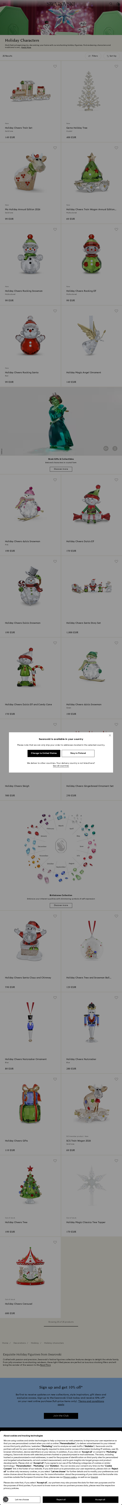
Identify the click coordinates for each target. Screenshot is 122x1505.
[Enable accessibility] (5, 1499)
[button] (110, 735)
